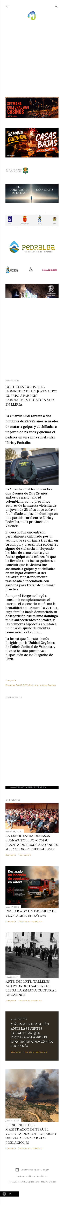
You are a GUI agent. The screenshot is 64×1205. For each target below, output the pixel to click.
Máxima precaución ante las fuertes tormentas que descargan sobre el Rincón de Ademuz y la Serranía (32, 1035)
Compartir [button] (10, 680)
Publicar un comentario (30, 921)
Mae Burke (42, 1176)
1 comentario (25, 855)
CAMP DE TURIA (24, 685)
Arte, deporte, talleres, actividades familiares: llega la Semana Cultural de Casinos (30, 988)
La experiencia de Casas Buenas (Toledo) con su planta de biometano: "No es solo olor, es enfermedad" (31, 842)
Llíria (36, 685)
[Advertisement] (32, 55)
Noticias (43, 685)
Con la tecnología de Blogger (35, 1169)
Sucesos (52, 685)
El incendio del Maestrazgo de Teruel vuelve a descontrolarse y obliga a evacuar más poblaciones (30, 1134)
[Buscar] (56, 5)
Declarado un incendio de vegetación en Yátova (30, 913)
